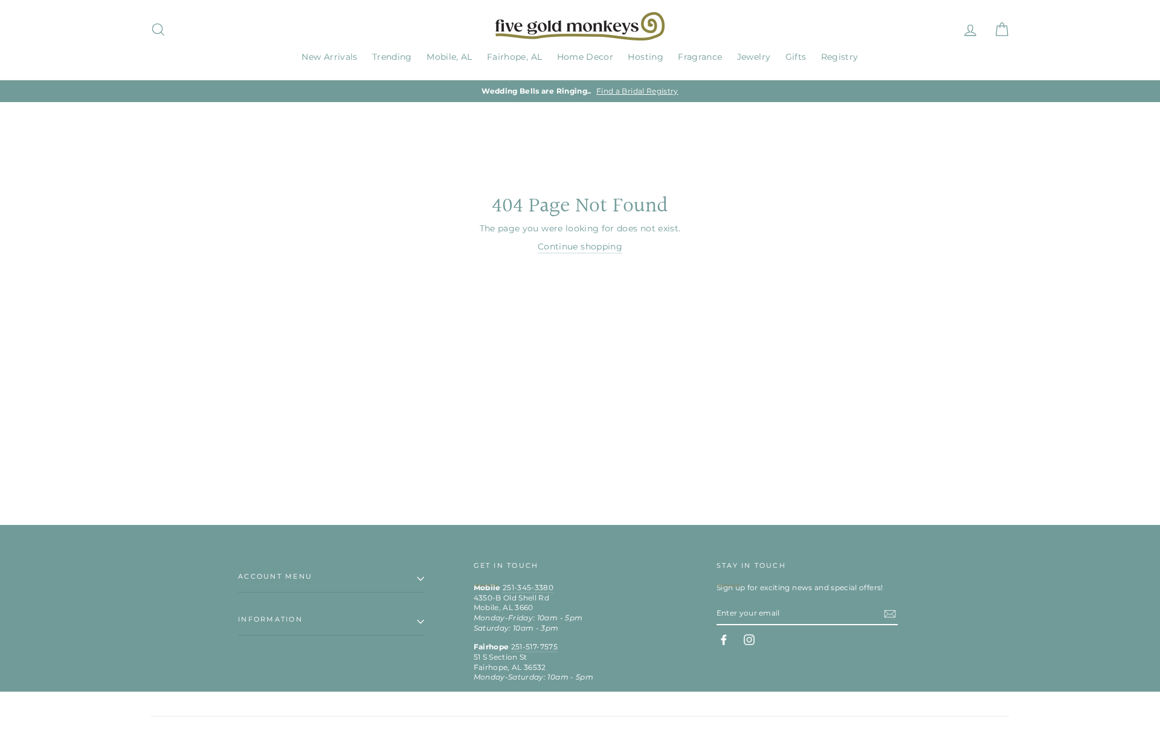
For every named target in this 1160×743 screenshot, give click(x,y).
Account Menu (275, 576)
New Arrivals (329, 56)
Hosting (645, 56)
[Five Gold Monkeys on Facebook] (724, 639)
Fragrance (700, 56)
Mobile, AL (449, 56)
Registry (840, 56)
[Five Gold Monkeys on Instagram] (749, 639)
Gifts (796, 56)
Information (270, 619)
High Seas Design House (967, 729)
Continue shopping (580, 246)
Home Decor (585, 56)
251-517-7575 (534, 646)
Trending (392, 56)
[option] (580, 91)
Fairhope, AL (514, 56)
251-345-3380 (528, 587)
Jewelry (753, 56)
